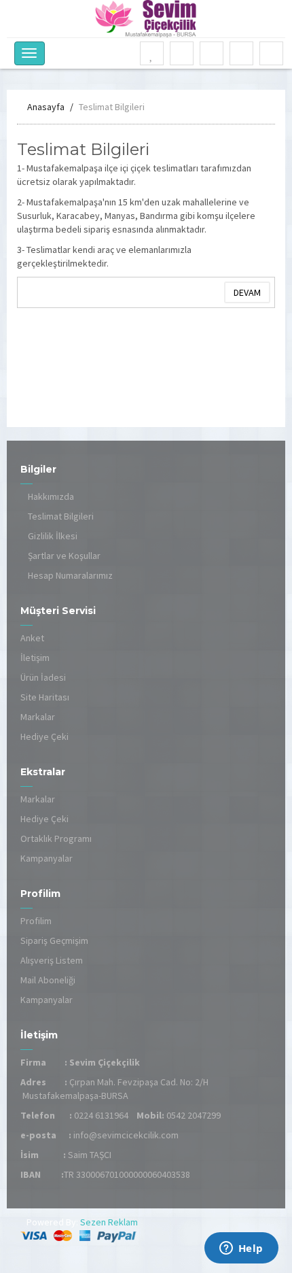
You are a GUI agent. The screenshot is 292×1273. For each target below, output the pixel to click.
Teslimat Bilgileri (112, 107)
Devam (247, 292)
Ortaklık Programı (56, 838)
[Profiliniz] (182, 54)
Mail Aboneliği (47, 980)
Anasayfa (46, 107)
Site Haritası (44, 697)
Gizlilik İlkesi (52, 536)
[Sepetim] (211, 54)
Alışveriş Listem (51, 960)
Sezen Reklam (108, 1222)
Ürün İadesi (43, 677)
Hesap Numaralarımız (70, 575)
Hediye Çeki (44, 736)
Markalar (37, 717)
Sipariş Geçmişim (54, 940)
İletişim (35, 657)
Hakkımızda (51, 496)
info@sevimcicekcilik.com (126, 1135)
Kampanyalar (46, 858)
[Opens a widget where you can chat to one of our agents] (241, 1249)
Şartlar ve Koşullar (64, 555)
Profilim (36, 921)
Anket (32, 638)
